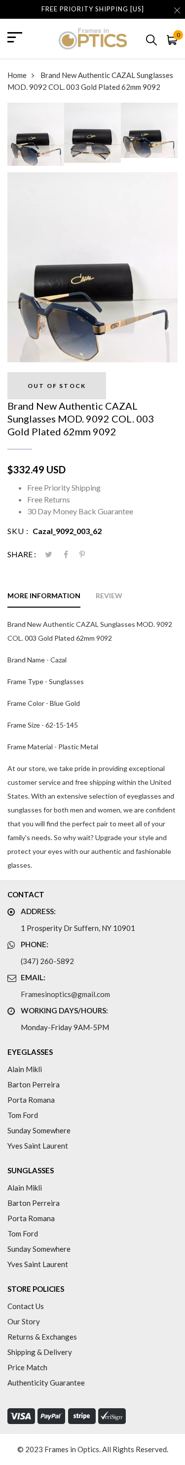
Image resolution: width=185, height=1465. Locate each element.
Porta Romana (31, 1099)
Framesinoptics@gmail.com (65, 994)
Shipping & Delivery (39, 1352)
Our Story (23, 1321)
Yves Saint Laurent (37, 1145)
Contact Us (25, 1306)
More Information (43, 595)
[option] (35, 137)
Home (17, 75)
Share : (21, 554)
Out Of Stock (57, 385)
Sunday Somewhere (39, 1130)
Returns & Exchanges (42, 1336)
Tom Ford (22, 1115)
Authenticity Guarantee (46, 1382)
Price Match (27, 1367)
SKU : (18, 531)
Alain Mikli (24, 1069)
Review (109, 595)
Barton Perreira (33, 1084)
